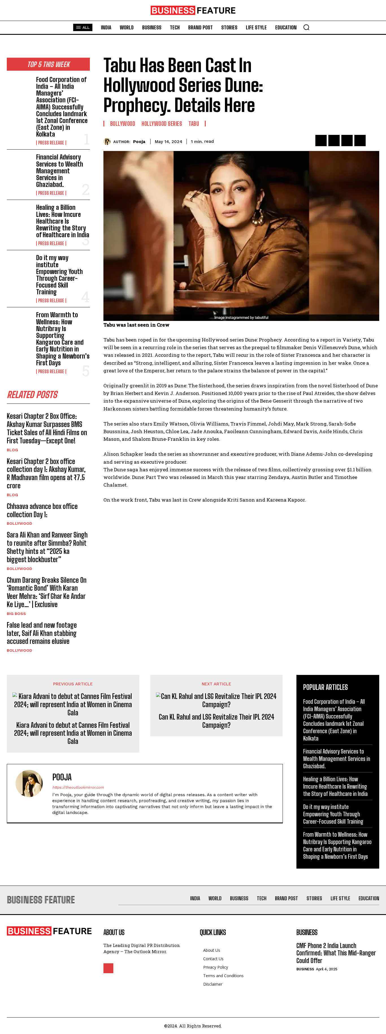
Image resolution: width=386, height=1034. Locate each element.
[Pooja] (108, 141)
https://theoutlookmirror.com (78, 787)
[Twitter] (334, 140)
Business (305, 969)
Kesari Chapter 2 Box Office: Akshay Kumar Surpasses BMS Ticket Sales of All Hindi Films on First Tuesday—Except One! (47, 428)
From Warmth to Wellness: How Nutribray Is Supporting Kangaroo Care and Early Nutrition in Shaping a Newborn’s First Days (63, 338)
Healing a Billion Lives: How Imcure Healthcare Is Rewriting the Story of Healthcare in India (62, 221)
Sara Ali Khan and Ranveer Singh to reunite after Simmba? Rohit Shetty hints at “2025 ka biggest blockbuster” (47, 547)
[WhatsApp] (360, 140)
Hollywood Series (162, 123)
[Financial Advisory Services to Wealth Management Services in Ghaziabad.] (19, 165)
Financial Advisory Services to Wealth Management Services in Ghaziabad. (59, 170)
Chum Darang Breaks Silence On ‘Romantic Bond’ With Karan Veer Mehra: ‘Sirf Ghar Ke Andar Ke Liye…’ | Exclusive (46, 592)
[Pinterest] (347, 140)
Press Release (51, 143)
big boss (16, 614)
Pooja (139, 141)
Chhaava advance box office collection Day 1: (42, 510)
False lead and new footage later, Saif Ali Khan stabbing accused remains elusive (42, 633)
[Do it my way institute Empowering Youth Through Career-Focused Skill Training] (19, 265)
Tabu (193, 123)
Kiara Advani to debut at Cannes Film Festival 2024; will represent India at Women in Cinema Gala (73, 733)
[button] (306, 27)
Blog (12, 450)
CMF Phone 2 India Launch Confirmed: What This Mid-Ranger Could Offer (336, 953)
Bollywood (19, 523)
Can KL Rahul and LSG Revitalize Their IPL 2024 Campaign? (216, 721)
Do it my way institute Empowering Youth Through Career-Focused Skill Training (59, 275)
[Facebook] (321, 140)
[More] (373, 140)
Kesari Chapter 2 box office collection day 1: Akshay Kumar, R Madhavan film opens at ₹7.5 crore (46, 473)
